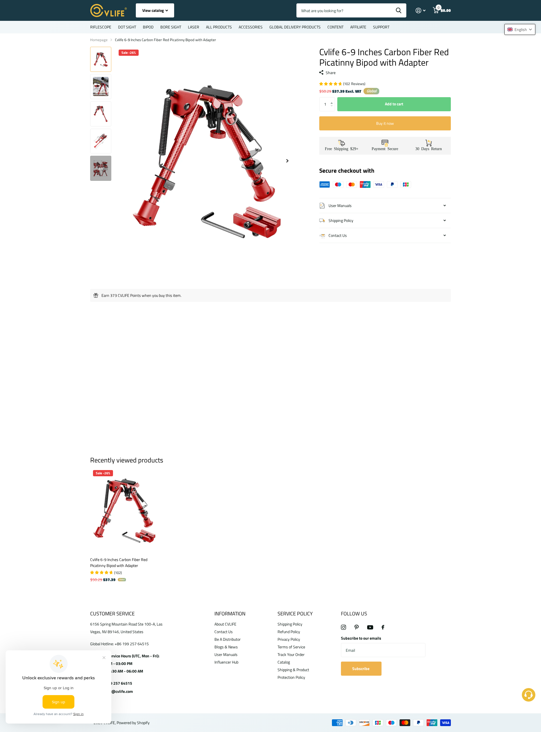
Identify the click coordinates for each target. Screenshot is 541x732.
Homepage (99, 40)
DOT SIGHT (127, 27)
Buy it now (385, 123)
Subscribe (361, 668)
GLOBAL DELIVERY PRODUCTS (295, 27)
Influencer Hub (226, 662)
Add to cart (394, 104)
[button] (333, 99)
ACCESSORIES (251, 27)
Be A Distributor (227, 639)
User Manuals (226, 654)
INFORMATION (229, 613)
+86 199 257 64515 (115, 683)
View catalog (153, 10)
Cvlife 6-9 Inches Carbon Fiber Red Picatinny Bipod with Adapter (118, 562)
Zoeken (398, 10)
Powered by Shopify (133, 723)
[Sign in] (420, 10)
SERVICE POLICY (295, 613)
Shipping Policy (290, 624)
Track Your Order (291, 654)
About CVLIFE (225, 624)
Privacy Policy (289, 639)
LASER (193, 27)
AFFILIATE (358, 27)
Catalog (284, 662)
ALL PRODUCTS (219, 27)
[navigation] (100, 59)
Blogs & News (226, 647)
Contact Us (223, 632)
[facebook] (383, 627)
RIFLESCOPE (100, 27)
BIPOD (148, 27)
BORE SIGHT (170, 27)
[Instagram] (343, 627)
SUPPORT (381, 27)
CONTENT (335, 27)
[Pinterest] (356, 627)
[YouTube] (370, 627)
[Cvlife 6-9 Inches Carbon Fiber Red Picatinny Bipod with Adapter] (124, 510)
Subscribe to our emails (361, 638)
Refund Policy (289, 632)
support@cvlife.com (115, 691)
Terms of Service (291, 647)
